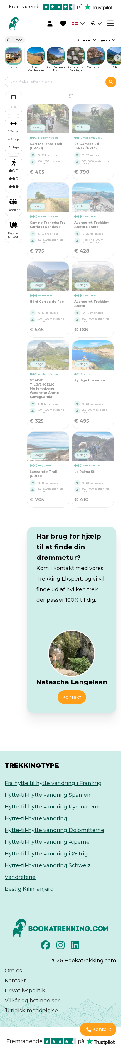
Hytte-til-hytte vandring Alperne (47, 842)
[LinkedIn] (75, 947)
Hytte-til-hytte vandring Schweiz (48, 865)
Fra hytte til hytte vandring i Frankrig (53, 783)
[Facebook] (46, 947)
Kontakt (15, 980)
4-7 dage (14, 139)
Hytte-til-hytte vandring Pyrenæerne (53, 806)
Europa (16, 40)
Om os (13, 970)
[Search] (110, 82)
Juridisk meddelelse (31, 1010)
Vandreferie (20, 877)
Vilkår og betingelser (32, 1000)
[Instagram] (61, 947)
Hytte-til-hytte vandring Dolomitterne (54, 830)
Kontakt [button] (71, 697)
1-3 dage (13, 131)
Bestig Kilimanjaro (29, 889)
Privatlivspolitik (25, 990)
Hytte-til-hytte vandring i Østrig (46, 853)
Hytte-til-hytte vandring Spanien (47, 795)
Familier (14, 209)
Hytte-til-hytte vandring (36, 818)
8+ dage (14, 147)
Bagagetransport (13, 235)
